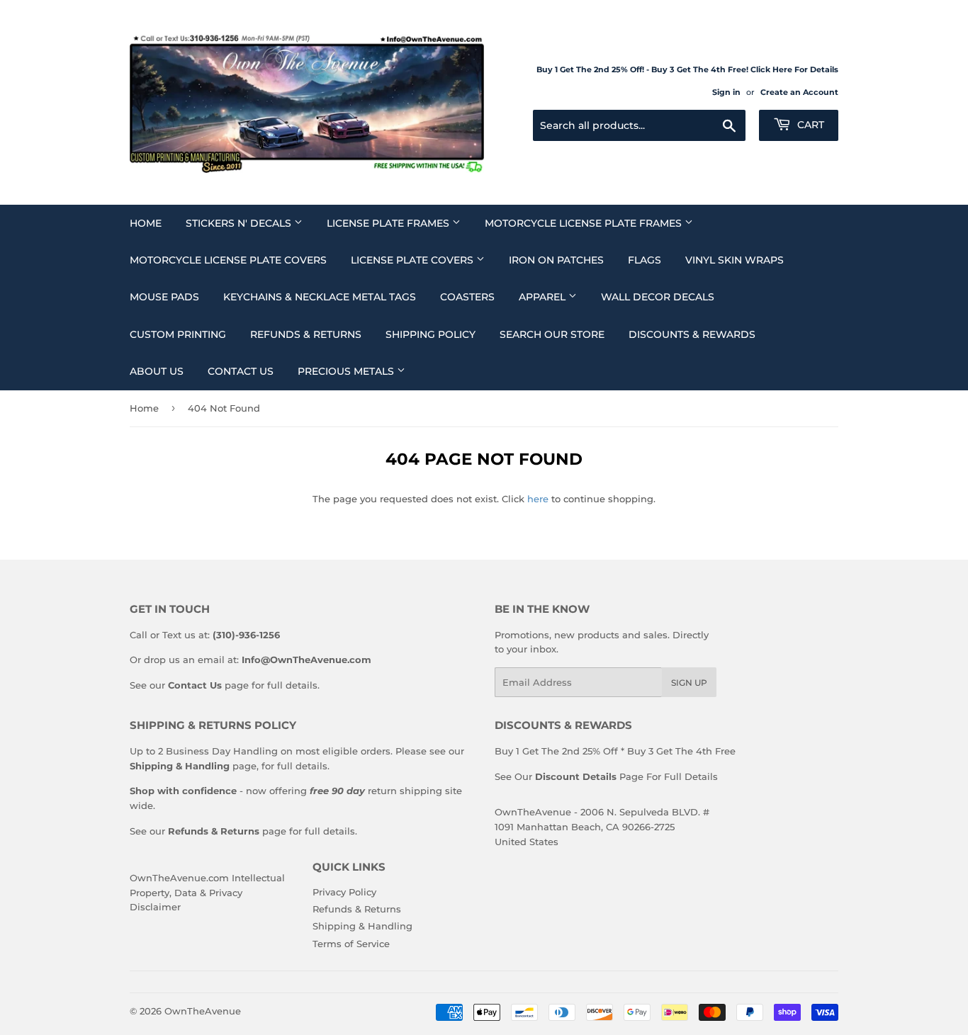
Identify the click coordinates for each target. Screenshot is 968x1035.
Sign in (726, 92)
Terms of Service (351, 943)
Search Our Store (552, 334)
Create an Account (799, 92)
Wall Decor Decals (657, 296)
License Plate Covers (413, 260)
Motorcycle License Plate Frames (585, 223)
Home (146, 223)
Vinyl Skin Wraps (734, 260)
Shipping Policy (430, 334)
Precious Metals (347, 371)
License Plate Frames (389, 223)
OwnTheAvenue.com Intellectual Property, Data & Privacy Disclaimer (207, 892)
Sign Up (689, 682)
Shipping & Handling (362, 926)
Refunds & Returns (305, 334)
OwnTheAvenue (202, 1011)
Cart (809, 124)
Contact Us (241, 371)
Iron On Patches (556, 260)
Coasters (467, 296)
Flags (644, 260)
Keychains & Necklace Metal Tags (319, 296)
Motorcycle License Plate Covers (228, 260)
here (537, 498)
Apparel (543, 296)
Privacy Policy (344, 892)
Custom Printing (178, 334)
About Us (157, 371)
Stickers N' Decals (240, 223)
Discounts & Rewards (692, 334)
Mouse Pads (164, 296)
